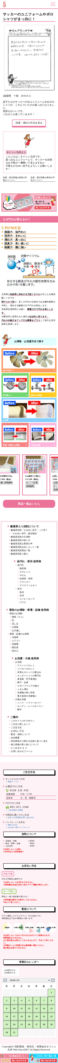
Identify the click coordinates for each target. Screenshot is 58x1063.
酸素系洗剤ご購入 (19, 554)
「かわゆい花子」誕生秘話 (24, 533)
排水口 (15, 651)
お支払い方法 (17, 731)
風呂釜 (15, 647)
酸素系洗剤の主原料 (20, 537)
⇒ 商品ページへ (12, 782)
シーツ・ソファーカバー (29, 703)
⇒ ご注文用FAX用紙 (14, 810)
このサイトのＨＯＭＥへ (23, 721)
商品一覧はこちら (29, 503)
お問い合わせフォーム (21, 751)
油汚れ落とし (8, 370)
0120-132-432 (19, 790)
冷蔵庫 (15, 637)
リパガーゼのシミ (26, 669)
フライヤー (25, 582)
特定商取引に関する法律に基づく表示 (29, 741)
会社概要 (15, 738)
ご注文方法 (16, 727)
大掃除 (15, 627)
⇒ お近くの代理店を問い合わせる (20, 817)
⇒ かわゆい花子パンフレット (18, 827)
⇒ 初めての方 (11, 825)
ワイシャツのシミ (26, 665)
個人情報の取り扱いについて (25, 744)
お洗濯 (6, 420)
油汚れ (20, 565)
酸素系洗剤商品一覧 (20, 550)
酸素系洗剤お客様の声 (21, 544)
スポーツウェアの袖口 (28, 686)
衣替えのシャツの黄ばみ (29, 672)
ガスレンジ (25, 572)
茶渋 (19, 589)
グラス (23, 602)
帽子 (19, 709)
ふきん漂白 (22, 689)
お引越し (16, 630)
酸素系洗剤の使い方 (20, 540)
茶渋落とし (7, 395)
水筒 (22, 595)
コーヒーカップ (27, 599)
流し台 (15, 624)
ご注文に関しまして (20, 724)
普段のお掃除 (36, 395)
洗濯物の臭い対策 (26, 693)
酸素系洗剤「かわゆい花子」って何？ (29, 530)
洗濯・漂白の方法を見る (29, 123)
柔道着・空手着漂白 (27, 679)
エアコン (16, 641)
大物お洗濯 (35, 445)
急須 (22, 592)
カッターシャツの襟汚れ (29, 676)
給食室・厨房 (26, 579)
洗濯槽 (15, 644)
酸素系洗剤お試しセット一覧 (25, 547)
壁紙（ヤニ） (18, 617)
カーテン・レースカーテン (30, 706)
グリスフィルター (28, 585)
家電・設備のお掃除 (11, 445)
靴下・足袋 (22, 682)
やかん (23, 575)
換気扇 (23, 568)
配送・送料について (20, 734)
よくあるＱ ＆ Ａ (19, 748)
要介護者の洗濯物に (27, 696)
